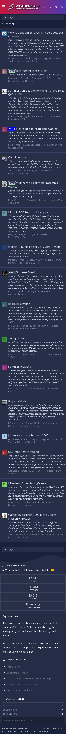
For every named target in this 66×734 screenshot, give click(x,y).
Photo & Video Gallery (19, 237)
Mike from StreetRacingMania (27, 483)
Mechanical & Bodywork (20, 173)
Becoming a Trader (17, 672)
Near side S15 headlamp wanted (33, 129)
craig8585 (12, 234)
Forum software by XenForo (25, 728)
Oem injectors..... (18, 157)
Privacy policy (32, 570)
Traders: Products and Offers (22, 61)
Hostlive (19, 731)
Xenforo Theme (38, 731)
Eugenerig (33, 604)
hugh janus (13, 78)
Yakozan (12, 534)
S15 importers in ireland (23, 452)
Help (47, 570)
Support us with (29, 678)
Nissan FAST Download (19, 690)
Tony (10, 170)
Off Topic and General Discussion (35, 441)
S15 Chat (12, 357)
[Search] (62, 7)
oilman (11, 116)
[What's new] (56, 7)
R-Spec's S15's (17, 401)
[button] (4, 7)
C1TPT (11, 291)
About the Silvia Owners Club (22, 684)
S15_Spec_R (14, 325)
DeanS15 (12, 199)
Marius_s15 (13, 354)
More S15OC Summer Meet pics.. (29, 212)
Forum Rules (13, 666)
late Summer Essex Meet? (29, 71)
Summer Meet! (22, 272)
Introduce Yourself (24, 505)
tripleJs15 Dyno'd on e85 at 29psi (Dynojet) (35, 247)
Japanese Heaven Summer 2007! (28, 435)
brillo (10, 144)
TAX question (16, 338)
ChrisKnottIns (14, 58)
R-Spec (11, 422)
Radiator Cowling (19, 304)
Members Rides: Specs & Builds (23, 262)
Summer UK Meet (19, 366)
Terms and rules (13, 570)
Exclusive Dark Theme (15, 565)
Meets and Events (24, 80)
